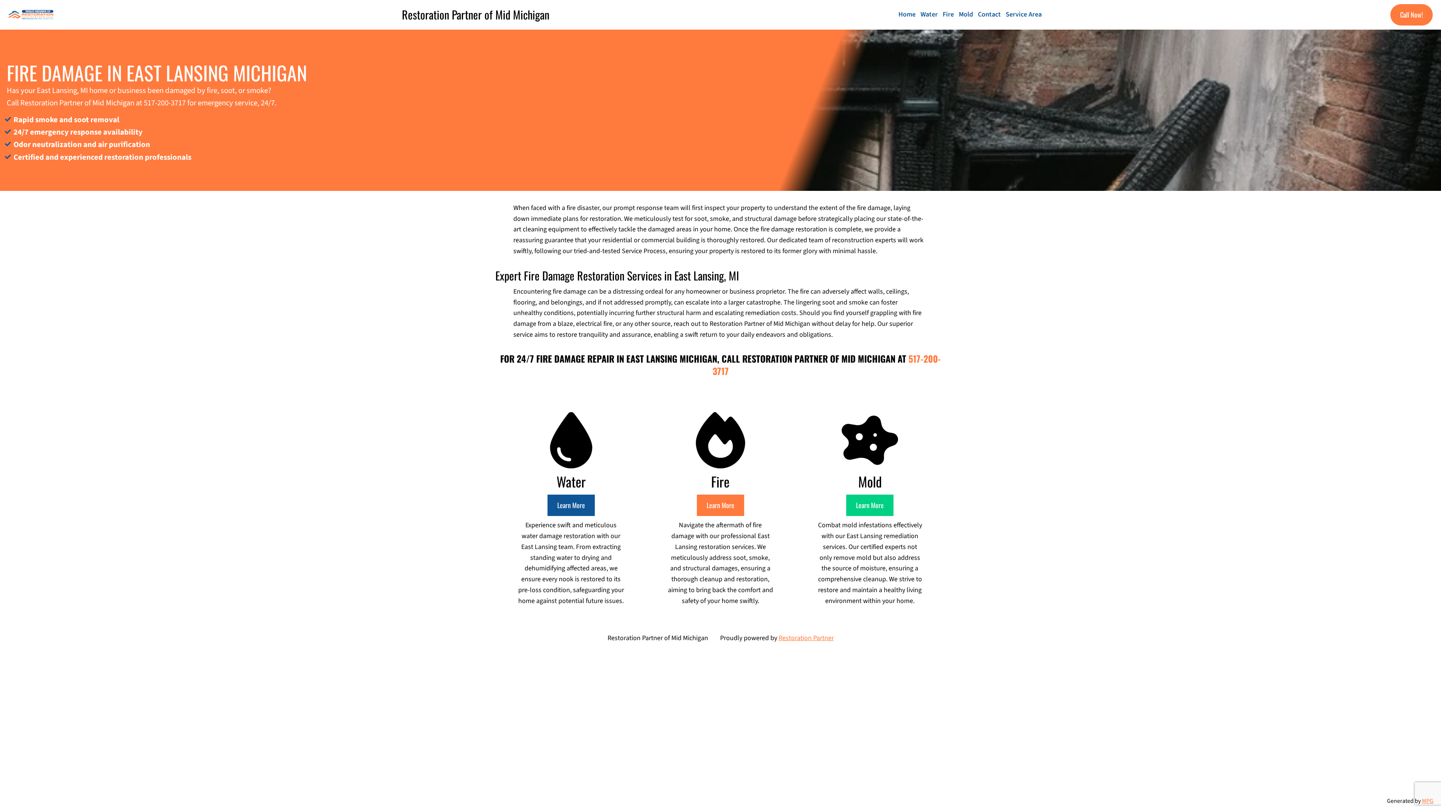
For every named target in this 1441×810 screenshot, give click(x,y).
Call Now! (1411, 15)
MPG (1427, 801)
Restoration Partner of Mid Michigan (475, 14)
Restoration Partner (806, 638)
